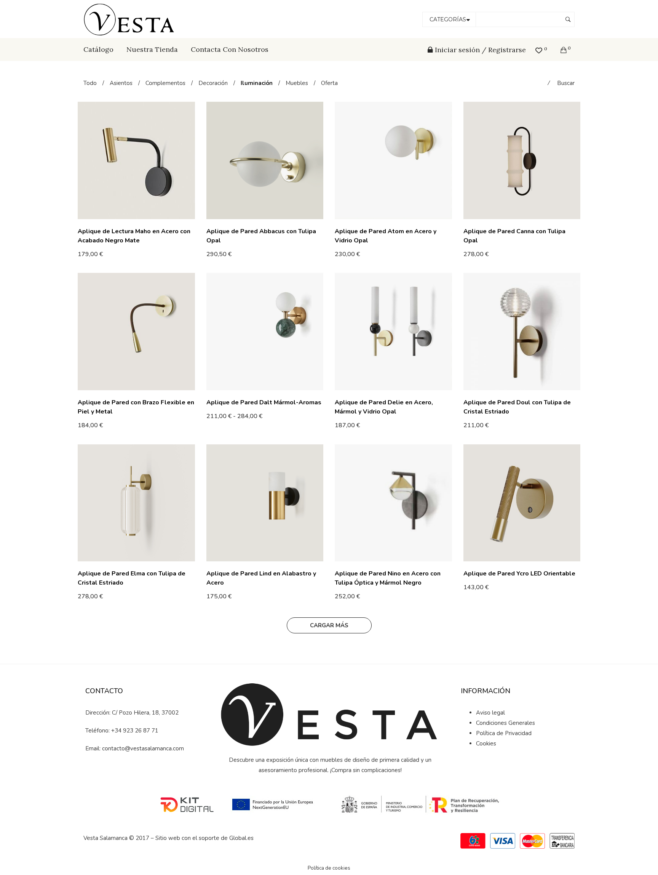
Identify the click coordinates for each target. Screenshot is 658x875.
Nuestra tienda (152, 49)
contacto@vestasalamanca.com (143, 748)
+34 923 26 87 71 (134, 730)
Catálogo (98, 49)
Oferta (329, 83)
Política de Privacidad (504, 733)
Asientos (121, 83)
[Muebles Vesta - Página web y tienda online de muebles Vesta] (130, 18)
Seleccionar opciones (108, 254)
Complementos (165, 83)
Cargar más (329, 625)
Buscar (566, 83)
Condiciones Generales (505, 723)
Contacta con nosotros (229, 49)
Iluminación (257, 83)
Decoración (213, 83)
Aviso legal (490, 712)
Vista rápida (192, 254)
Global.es (241, 838)
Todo (90, 83)
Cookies (486, 743)
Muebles (297, 83)
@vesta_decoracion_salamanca (146, 775)
